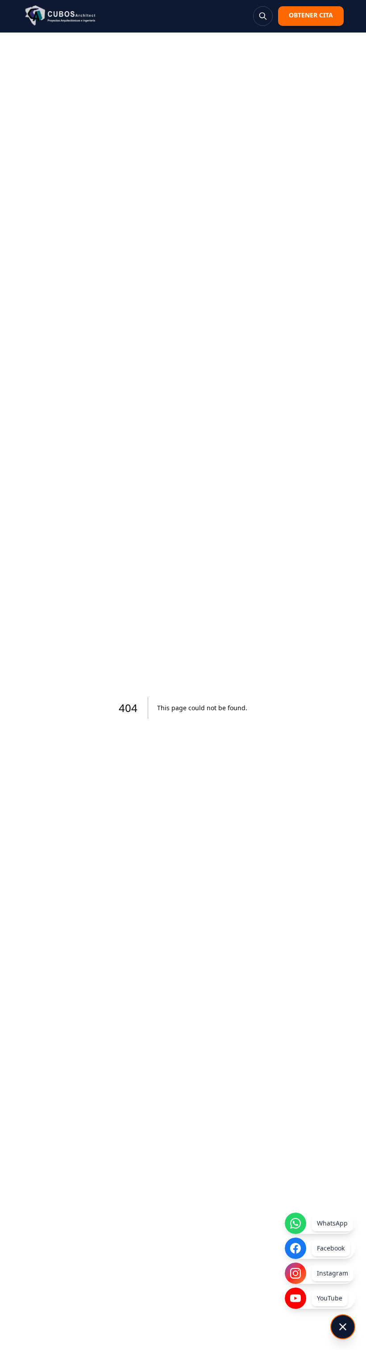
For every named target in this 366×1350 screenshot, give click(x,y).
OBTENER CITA (311, 15)
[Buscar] (263, 16)
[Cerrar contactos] (342, 1326)
